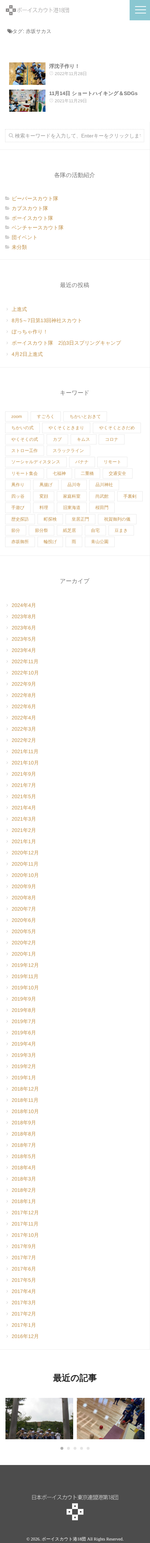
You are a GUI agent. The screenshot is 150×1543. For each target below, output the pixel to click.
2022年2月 (24, 740)
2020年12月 (25, 852)
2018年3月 (24, 1179)
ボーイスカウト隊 (32, 218)
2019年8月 (24, 1010)
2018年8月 (24, 1134)
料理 (43, 507)
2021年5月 (24, 796)
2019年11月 (25, 976)
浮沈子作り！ (64, 66)
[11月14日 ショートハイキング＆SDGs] (27, 101)
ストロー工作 (24, 450)
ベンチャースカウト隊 (38, 227)
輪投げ (50, 541)
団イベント (25, 237)
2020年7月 (24, 909)
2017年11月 (25, 1224)
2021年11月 (25, 751)
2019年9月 (24, 999)
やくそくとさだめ (117, 427)
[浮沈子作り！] (27, 73)
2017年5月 (24, 1280)
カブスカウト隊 (30, 208)
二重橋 (87, 473)
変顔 (43, 496)
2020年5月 (24, 931)
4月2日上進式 (27, 354)
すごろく (46, 416)
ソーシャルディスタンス (35, 461)
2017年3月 (24, 1302)
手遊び (17, 507)
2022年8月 (24, 695)
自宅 (95, 530)
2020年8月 (24, 897)
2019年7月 (24, 1021)
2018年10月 (25, 1111)
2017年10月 (25, 1235)
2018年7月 (24, 1145)
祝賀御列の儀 (117, 519)
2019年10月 (25, 987)
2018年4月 (24, 1167)
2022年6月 (24, 706)
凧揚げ (45, 484)
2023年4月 (24, 650)
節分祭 (41, 530)
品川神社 (104, 484)
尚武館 (101, 496)
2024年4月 (24, 605)
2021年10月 (25, 763)
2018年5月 (24, 1156)
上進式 (19, 309)
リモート (112, 461)
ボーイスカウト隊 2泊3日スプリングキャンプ (66, 343)
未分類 (19, 247)
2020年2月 (24, 942)
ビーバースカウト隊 (35, 198)
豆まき (121, 530)
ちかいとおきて (85, 416)
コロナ (111, 439)
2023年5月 (24, 639)
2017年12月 (25, 1212)
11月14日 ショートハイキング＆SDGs (93, 93)
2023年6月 (24, 628)
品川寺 (73, 484)
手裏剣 (130, 496)
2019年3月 (24, 1055)
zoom (16, 416)
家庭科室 (71, 496)
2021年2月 (24, 830)
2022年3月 (24, 729)
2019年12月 (25, 965)
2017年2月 (24, 1314)
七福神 (59, 473)
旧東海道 (71, 507)
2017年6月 (24, 1269)
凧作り (17, 484)
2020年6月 (24, 920)
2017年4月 (24, 1291)
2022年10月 (25, 673)
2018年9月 (24, 1122)
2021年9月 (24, 774)
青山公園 (99, 541)
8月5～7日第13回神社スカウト (47, 320)
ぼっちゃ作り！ (30, 332)
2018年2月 (24, 1190)
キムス (83, 439)
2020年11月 (25, 864)
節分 (15, 530)
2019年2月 (24, 1066)
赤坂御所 (20, 541)
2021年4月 (24, 808)
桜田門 (101, 507)
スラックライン (68, 450)
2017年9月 (24, 1246)
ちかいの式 (22, 427)
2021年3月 (24, 819)
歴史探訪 (20, 519)
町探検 (50, 519)
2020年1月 (24, 954)
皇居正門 (80, 519)
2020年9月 (24, 886)
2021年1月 (24, 841)
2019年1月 (24, 1077)
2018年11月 (25, 1100)
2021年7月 (24, 785)
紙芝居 (69, 530)
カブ (57, 439)
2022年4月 (24, 718)
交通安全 (117, 473)
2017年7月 (24, 1257)
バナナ (82, 461)
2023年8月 (24, 616)
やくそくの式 (24, 439)
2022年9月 (24, 684)
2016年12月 (25, 1336)
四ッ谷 (17, 496)
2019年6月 (24, 1032)
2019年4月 (24, 1044)
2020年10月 (25, 875)
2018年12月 (25, 1089)
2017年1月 (24, 1325)
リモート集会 (24, 473)
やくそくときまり (66, 427)
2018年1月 (24, 1201)
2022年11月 (25, 661)
